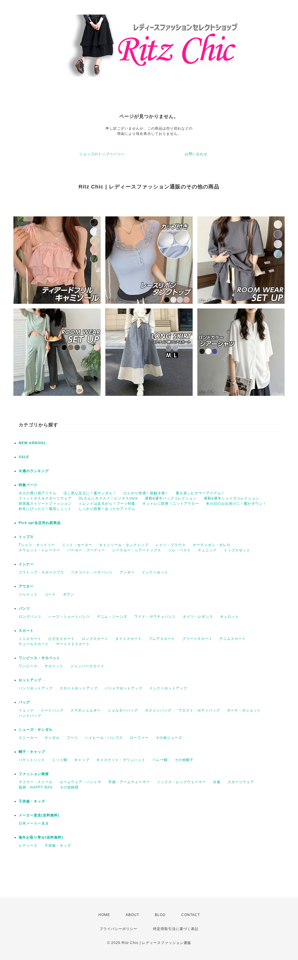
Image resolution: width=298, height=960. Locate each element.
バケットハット (32, 760)
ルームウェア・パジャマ (80, 782)
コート (50, 594)
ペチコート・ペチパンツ (92, 572)
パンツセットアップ (36, 688)
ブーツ (72, 738)
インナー (26, 564)
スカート (26, 631)
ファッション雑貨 (34, 774)
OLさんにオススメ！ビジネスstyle (108, 498)
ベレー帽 (160, 760)
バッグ (24, 702)
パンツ (24, 608)
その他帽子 (184, 760)
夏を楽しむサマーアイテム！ (200, 493)
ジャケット (28, 594)
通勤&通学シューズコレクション (231, 498)
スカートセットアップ (78, 688)
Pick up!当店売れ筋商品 (40, 523)
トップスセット (237, 550)
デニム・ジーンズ (112, 617)
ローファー (139, 738)
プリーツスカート (197, 639)
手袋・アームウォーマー (129, 782)
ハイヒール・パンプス (104, 738)
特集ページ (28, 485)
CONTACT (190, 915)
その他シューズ (169, 738)
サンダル (52, 738)
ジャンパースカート (87, 666)
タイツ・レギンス (198, 617)
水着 (217, 782)
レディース (28, 845)
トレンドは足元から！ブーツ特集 (107, 504)
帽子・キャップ (32, 752)
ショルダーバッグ (123, 710)
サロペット (54, 666)
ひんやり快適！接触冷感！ (146, 493)
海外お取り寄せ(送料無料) (41, 837)
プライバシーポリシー (118, 929)
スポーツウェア (241, 782)
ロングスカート (95, 639)
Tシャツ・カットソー (37, 545)
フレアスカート (162, 639)
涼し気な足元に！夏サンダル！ (89, 493)
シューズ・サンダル (36, 730)
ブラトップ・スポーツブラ (41, 572)
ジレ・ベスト (179, 550)
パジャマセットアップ (123, 688)
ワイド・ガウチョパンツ (155, 617)
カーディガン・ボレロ (211, 545)
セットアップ (30, 680)
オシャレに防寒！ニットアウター (170, 504)
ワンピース (28, 666)
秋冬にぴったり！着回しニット (45, 509)
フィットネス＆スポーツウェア (45, 498)
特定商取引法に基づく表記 (175, 929)
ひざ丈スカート (61, 639)
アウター (26, 586)
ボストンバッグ (158, 710)
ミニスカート (30, 639)
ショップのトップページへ (102, 154)
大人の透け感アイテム (37, 493)
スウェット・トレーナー (39, 550)
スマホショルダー (85, 710)
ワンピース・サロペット (39, 658)
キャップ (81, 760)
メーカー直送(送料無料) (39, 815)
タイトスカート (128, 639)
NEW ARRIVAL (32, 443)
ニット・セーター (77, 545)
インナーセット (155, 572)
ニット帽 (59, 760)
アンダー (127, 572)
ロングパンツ (30, 617)
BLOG (160, 915)
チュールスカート (34, 644)
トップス (26, 537)
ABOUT (132, 915)
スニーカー (28, 738)
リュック (26, 710)
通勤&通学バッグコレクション (171, 498)
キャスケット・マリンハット (121, 760)
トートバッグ (52, 710)
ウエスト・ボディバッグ (199, 710)
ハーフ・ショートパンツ (69, 617)
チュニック (207, 550)
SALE (24, 457)
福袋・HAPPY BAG (36, 787)
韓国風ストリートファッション (45, 504)
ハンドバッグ (30, 716)
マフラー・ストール (36, 782)
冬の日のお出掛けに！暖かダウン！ (236, 504)
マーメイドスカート (73, 644)
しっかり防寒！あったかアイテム (107, 509)
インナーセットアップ (168, 688)
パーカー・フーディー (86, 550)
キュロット (229, 617)
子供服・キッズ (32, 801)
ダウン (68, 594)
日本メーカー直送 (34, 823)
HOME (104, 915)
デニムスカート (232, 639)
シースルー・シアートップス (136, 550)
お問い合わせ (196, 154)
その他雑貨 (69, 787)
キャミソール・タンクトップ (123, 545)
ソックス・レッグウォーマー (181, 782)
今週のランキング (34, 471)
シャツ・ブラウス (170, 545)
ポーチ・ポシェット (244, 710)
